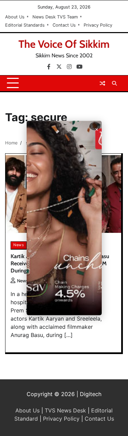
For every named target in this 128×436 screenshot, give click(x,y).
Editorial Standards (25, 25)
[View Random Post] (102, 83)
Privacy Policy (98, 25)
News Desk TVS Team (55, 16)
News (18, 245)
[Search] (114, 83)
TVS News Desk (65, 410)
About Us (15, 16)
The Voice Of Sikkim (64, 44)
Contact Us (64, 25)
